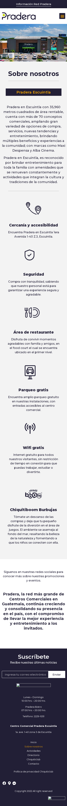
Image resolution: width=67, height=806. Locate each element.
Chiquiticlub (33, 759)
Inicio (34, 742)
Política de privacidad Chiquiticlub (33, 771)
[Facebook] (4, 783)
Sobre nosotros (33, 746)
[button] (62, 16)
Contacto (33, 763)
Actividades (33, 750)
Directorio (33, 755)
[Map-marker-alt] (9, 783)
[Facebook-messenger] (14, 783)
